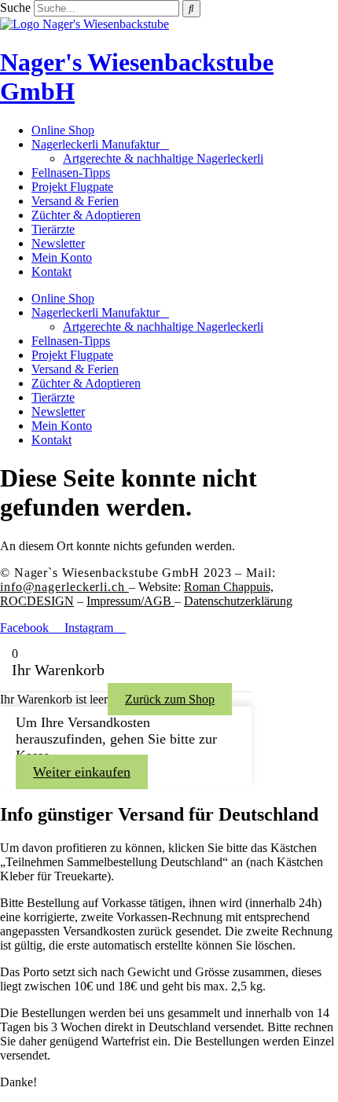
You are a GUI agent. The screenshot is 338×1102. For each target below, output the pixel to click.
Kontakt (51, 271)
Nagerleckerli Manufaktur (95, 144)
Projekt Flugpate (72, 186)
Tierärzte (53, 229)
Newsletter (58, 243)
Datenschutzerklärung (238, 601)
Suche (15, 7)
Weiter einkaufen (81, 772)
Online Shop (62, 130)
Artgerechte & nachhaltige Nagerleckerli (163, 158)
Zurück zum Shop (170, 699)
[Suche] (191, 8)
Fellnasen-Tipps (70, 172)
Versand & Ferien (75, 201)
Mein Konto (61, 257)
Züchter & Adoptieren (86, 215)
